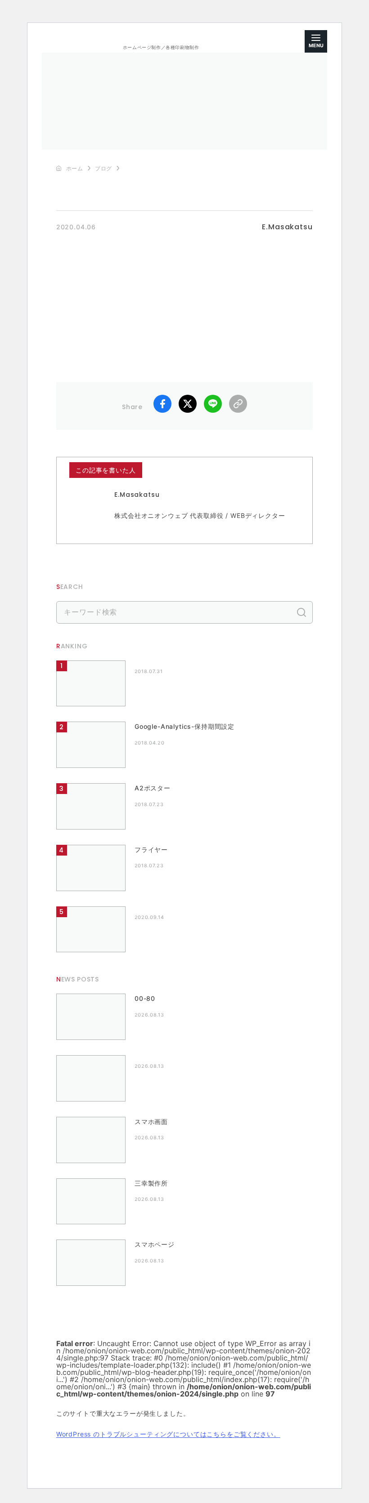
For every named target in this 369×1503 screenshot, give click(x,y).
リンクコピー (238, 404)
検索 (301, 612)
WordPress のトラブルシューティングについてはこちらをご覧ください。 (168, 1434)
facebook (162, 404)
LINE (213, 404)
